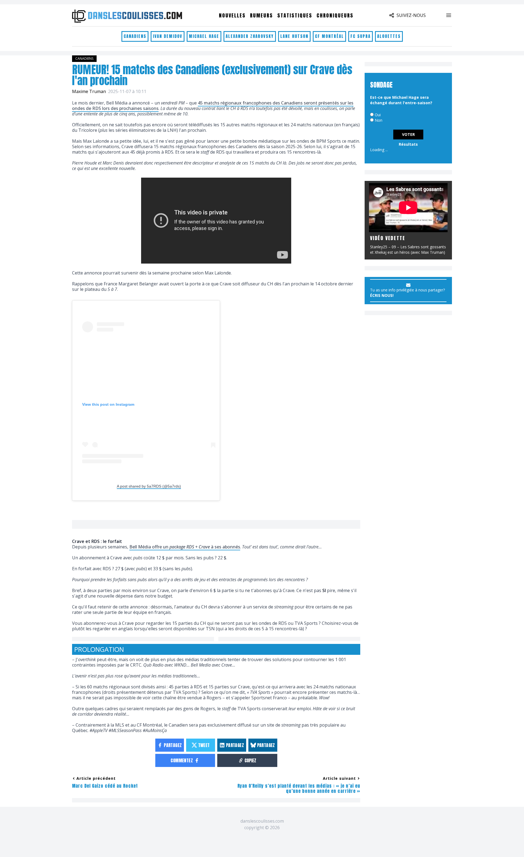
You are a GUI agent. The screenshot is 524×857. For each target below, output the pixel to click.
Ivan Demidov (167, 36)
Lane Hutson (294, 36)
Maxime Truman (89, 91)
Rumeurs (261, 15)
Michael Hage (204, 36)
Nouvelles (232, 15)
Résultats (408, 144)
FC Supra (360, 36)
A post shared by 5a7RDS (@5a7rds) (149, 486)
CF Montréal (329, 36)
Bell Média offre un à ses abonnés (184, 547)
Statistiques (294, 15)
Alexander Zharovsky (250, 36)
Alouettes (389, 36)
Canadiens (135, 36)
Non (378, 120)
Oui (378, 114)
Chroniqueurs (335, 15)
